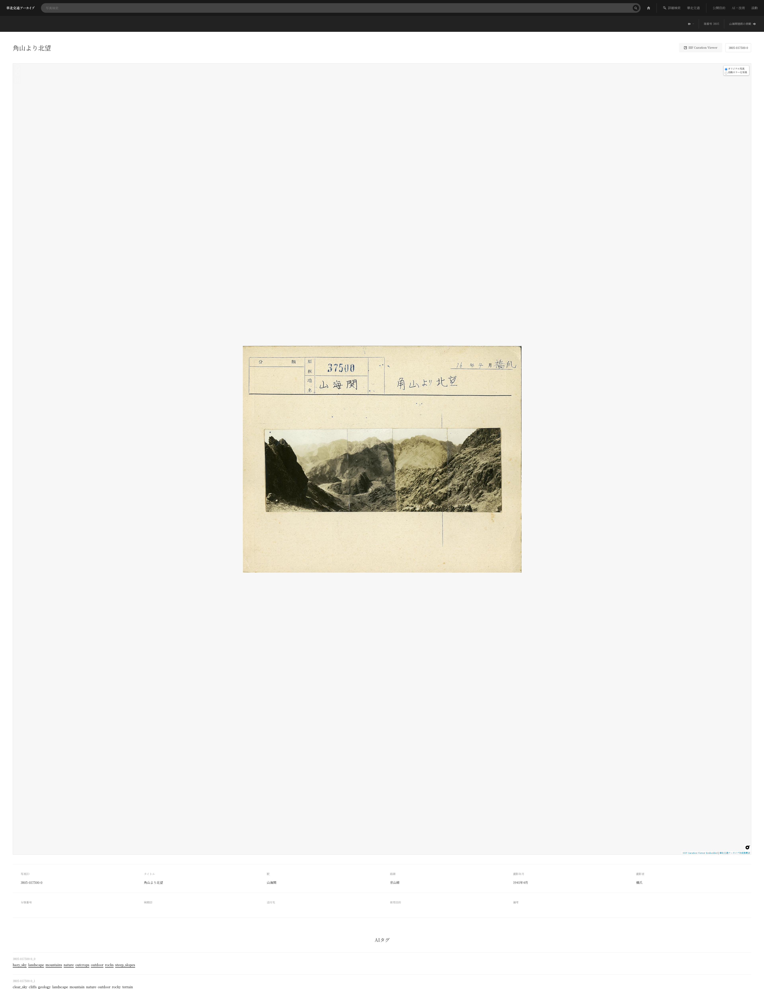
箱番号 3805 (711, 24)
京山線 (395, 882)
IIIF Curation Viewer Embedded (700, 852)
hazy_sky (20, 965)
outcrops (82, 965)
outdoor (97, 965)
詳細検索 (674, 8)
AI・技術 (738, 8)
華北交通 (693, 8)
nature (69, 965)
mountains (54, 965)
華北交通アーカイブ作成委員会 (734, 852)
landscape (36, 965)
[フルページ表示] (17, 80)
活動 (754, 8)
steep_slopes (125, 965)
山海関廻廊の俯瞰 (740, 24)
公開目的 (719, 8)
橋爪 (639, 882)
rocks (109, 965)
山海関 (271, 882)
